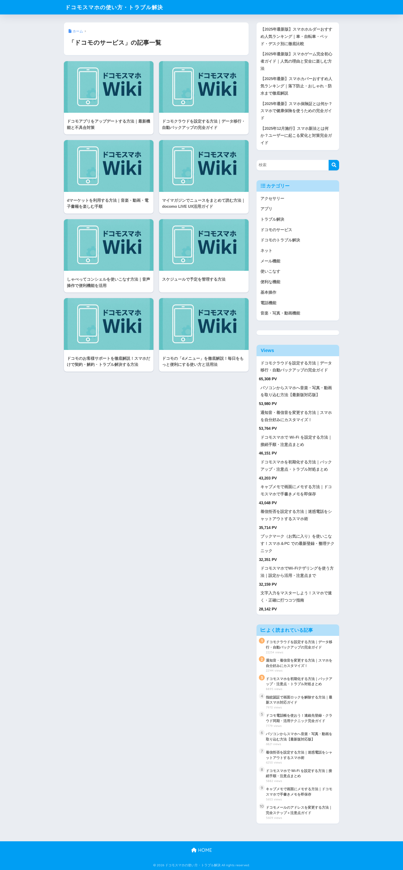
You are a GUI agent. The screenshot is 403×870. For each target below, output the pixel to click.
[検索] (334, 165)
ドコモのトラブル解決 (280, 240)
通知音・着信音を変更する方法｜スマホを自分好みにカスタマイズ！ (296, 416)
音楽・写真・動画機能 (280, 313)
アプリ (266, 209)
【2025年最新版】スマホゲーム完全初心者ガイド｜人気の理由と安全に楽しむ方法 (296, 61)
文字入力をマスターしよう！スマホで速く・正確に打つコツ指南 (296, 596)
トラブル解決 (272, 219)
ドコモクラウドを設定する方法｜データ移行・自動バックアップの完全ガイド (296, 367)
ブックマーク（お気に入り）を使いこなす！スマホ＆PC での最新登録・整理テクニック (297, 543)
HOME (204, 850)
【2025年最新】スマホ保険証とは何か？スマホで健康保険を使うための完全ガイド (296, 111)
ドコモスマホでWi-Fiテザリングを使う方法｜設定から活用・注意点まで (297, 572)
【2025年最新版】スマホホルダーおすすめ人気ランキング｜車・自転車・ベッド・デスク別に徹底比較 (296, 36)
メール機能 (270, 261)
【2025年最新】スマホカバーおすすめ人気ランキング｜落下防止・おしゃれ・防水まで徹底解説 (296, 86)
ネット (266, 250)
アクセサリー (272, 198)
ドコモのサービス (276, 230)
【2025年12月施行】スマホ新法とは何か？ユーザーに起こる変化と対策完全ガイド (296, 135)
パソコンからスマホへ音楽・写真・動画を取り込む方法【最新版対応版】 (296, 391)
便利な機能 (270, 282)
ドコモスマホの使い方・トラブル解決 (114, 7)
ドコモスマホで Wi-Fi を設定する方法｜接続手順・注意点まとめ (296, 441)
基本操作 (268, 292)
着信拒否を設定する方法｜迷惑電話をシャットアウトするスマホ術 (296, 515)
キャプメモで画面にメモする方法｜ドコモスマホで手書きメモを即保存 (296, 490)
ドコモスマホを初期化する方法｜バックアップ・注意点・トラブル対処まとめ (296, 466)
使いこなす (270, 271)
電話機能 (268, 303)
